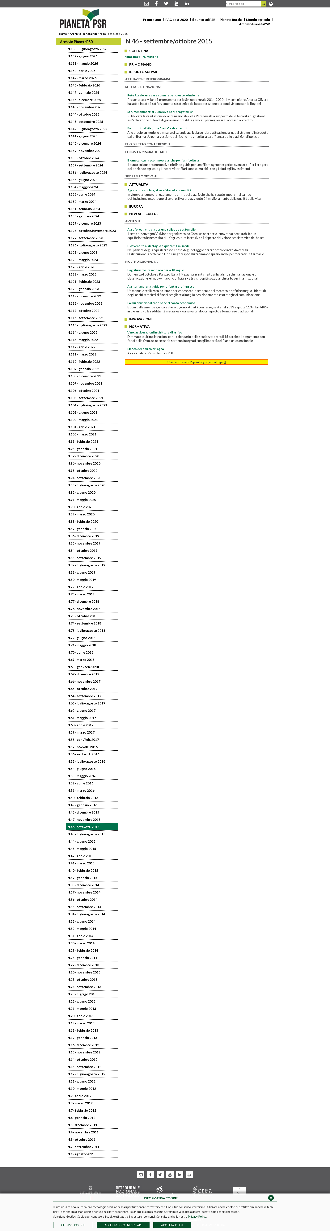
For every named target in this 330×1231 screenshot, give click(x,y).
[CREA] (202, 1191)
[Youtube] (177, 3)
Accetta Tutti (172, 1225)
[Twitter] (166, 3)
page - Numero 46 (141, 56)
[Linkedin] (187, 3)
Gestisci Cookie (73, 1225)
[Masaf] (90, 1192)
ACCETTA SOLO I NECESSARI (123, 1225)
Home (63, 33)
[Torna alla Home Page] (83, 18)
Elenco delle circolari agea (145, 349)
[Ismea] (165, 1191)
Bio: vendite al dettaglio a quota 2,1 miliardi (158, 246)
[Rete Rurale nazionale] (127, 1191)
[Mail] (146, 3)
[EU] (239, 1191)
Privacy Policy (197, 1216)
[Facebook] (156, 3)
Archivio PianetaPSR (83, 33)
